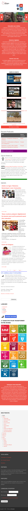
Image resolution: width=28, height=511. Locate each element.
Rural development (8, 431)
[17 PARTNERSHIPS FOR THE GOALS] (14, 376)
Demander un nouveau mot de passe (10, 497)
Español (4, 312)
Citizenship (6, 418)
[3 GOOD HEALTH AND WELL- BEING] (22, 332)
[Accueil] (5, 4)
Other (5, 427)
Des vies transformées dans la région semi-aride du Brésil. (14, 98)
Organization (6, 425)
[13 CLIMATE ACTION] (5, 368)
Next (26, 17)
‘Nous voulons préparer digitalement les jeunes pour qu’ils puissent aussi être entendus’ (14, 216)
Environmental (7, 422)
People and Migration (8, 428)
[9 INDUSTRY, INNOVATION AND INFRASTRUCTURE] (22, 350)
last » (20, 270)
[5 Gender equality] (14, 341)
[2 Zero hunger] (14, 332)
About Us (4, 434)
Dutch (5, 440)
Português (4, 311)
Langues (4, 438)
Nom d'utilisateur (4, 491)
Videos (3, 416)
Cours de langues (7, 244)
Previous (1, 17)
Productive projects (8, 430)
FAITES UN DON (11, 316)
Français (22, 141)
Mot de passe (4, 495)
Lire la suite (4, 211)
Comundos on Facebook (6, 457)
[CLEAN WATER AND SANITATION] (22, 341)
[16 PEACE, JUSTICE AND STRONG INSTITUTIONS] (5, 376)
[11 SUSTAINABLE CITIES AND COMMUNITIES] (14, 359)
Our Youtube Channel (5, 460)
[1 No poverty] (5, 332)
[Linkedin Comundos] (21, 10)
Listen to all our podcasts (7, 151)
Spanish (5, 446)
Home (3, 415)
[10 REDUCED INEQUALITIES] (5, 359)
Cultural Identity (7, 419)
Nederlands (4, 306)
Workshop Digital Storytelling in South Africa (14, 166)
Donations (3, 462)
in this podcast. (8, 159)
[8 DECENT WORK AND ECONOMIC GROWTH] (14, 350)
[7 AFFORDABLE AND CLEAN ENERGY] (5, 350)
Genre (5, 424)
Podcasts (4, 433)
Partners (4, 435)
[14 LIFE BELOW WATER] (14, 368)
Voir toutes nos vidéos (14, 127)
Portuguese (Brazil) (8, 444)
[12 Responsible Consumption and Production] (22, 359)
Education (6, 421)
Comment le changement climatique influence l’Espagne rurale (14, 110)
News (3, 437)
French (5, 443)
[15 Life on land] (22, 368)
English (21, 138)
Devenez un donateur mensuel (7, 293)
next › (15, 270)
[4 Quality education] (5, 341)
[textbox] (5, 299)
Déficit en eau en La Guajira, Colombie (14, 85)
